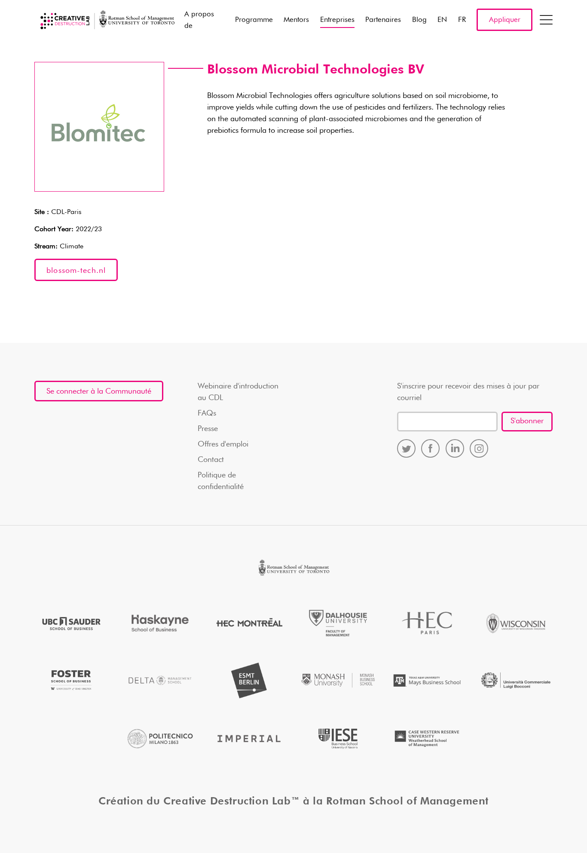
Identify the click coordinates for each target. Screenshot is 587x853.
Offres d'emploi (223, 444)
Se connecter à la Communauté (98, 391)
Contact (211, 460)
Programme (254, 20)
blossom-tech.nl (76, 271)
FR (462, 20)
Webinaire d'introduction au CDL (238, 392)
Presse (208, 429)
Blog (419, 20)
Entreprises (337, 20)
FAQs (207, 413)
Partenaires (383, 20)
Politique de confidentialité (221, 481)
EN (442, 20)
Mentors (296, 20)
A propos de (199, 20)
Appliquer (504, 20)
